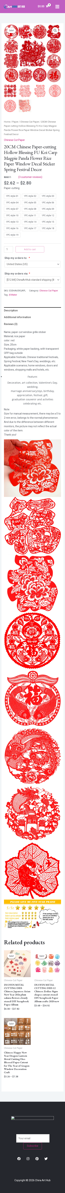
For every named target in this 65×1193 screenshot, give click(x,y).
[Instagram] (28, 1158)
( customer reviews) (30, 177)
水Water (13, 294)
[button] (55, 30)
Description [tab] (11, 310)
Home (7, 121)
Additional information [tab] (17, 317)
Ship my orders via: (17, 274)
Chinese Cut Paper (29, 121)
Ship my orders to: (17, 258)
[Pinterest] (37, 1158)
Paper (15, 121)
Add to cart (30, 249)
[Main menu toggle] (57, 7)
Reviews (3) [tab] (11, 324)
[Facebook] (19, 1158)
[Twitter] (46, 1158)
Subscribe (32, 1146)
